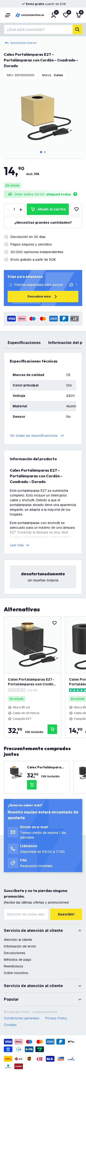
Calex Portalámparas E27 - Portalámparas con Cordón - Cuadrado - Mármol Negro (31, 682)
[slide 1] (41, 152)
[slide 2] (45, 152)
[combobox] (38, 29)
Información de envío (20, 946)
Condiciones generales (21, 1018)
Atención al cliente (18, 940)
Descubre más (39, 296)
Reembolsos (13, 966)
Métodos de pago (17, 959)
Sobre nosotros (16, 973)
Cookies (10, 1025)
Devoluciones (14, 953)
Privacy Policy (56, 1018)
